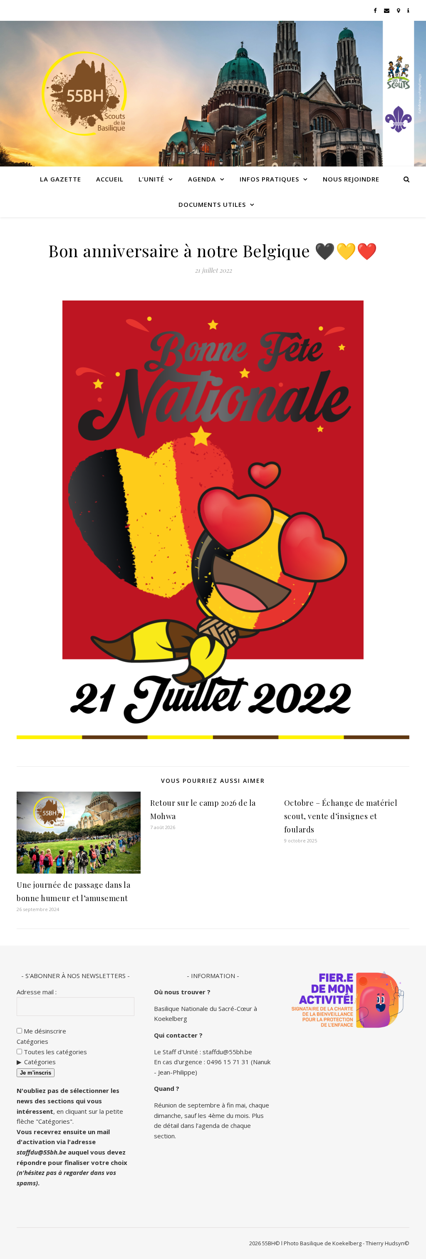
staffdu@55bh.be (41, 1152)
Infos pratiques (269, 179)
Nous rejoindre (351, 179)
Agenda (202, 179)
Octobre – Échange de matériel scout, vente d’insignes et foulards (341, 816)
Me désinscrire (44, 1031)
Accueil (110, 179)
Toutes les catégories (54, 1052)
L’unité (151, 179)
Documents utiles (212, 204)
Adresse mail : (37, 992)
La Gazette (60, 179)
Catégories (32, 1041)
